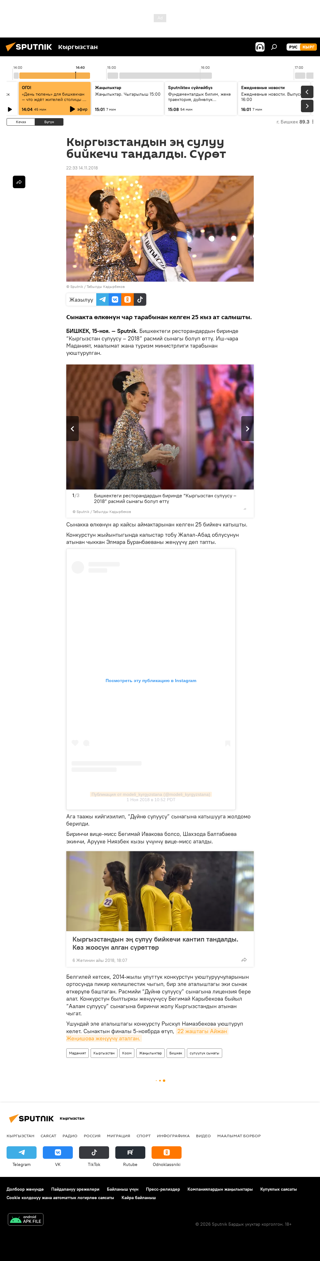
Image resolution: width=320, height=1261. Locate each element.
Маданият (77, 1053)
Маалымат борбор (239, 1135)
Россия (92, 1135)
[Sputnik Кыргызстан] (30, 52)
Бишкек (175, 1053)
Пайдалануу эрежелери (75, 1189)
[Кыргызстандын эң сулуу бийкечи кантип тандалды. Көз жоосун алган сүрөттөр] (160, 891)
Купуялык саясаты (278, 1189)
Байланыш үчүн (122, 1189)
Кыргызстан (104, 1053)
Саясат (48, 1135)
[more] (245, 509)
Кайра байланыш (139, 1197)
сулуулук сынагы (204, 1053)
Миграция (118, 1135)
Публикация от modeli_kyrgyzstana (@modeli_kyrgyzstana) (151, 794)
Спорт (144, 1135)
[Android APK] (25, 1220)
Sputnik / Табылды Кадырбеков (97, 286)
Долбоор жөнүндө (25, 1189)
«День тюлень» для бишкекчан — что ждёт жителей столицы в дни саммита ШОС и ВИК (53, 99)
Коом (127, 1053)
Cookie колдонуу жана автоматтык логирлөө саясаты (60, 1197)
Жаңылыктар (150, 1053)
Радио (70, 1135)
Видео (203, 1135)
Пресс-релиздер (163, 1189)
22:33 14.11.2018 (82, 168)
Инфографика (173, 1135)
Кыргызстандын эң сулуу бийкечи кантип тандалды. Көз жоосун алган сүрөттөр (155, 943)
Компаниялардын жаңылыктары (220, 1189)
